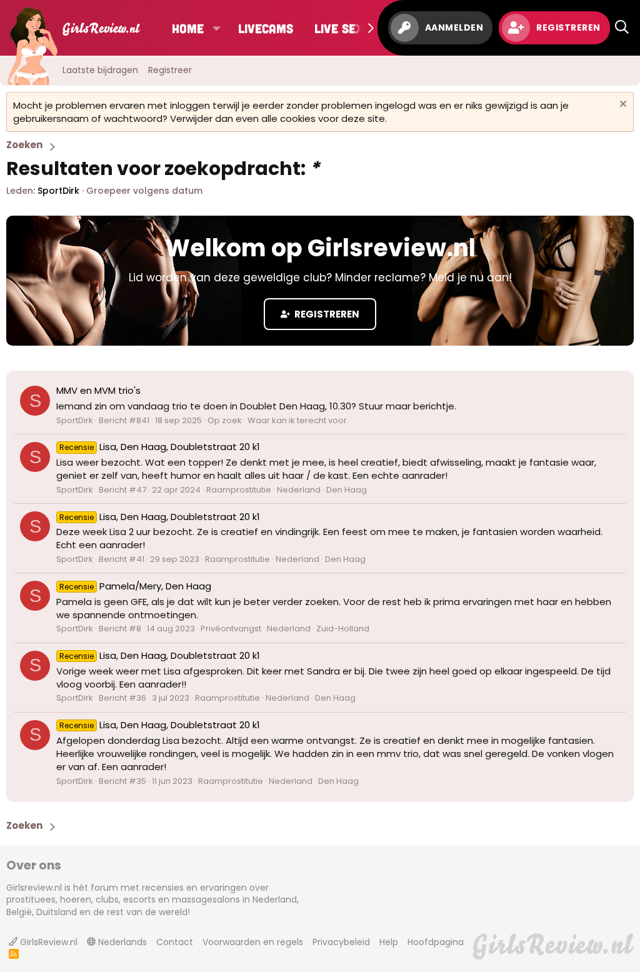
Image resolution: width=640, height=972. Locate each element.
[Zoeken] (622, 27)
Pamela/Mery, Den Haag (135, 586)
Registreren (325, 314)
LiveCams (265, 28)
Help (388, 942)
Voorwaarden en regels (252, 942)
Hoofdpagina (436, 942)
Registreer (170, 70)
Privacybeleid (341, 942)
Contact (174, 942)
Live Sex (338, 28)
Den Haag (346, 490)
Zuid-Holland (342, 628)
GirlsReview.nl (48, 942)
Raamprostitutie (238, 490)
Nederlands (121, 942)
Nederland (299, 490)
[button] (216, 28)
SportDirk (58, 190)
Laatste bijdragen (100, 70)
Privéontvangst (231, 628)
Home (188, 28)
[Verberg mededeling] (621, 105)
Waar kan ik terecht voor (297, 420)
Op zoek (225, 420)
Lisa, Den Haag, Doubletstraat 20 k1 (159, 446)
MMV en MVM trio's (98, 390)
